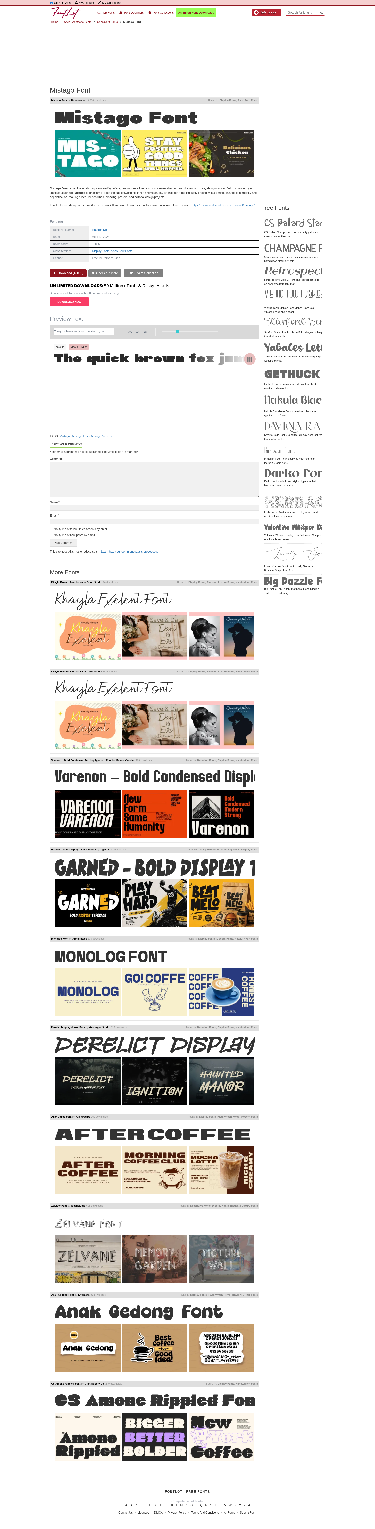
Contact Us (125, 1512)
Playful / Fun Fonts (246, 938)
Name (55, 502)
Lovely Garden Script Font (293, 555)
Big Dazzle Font (293, 581)
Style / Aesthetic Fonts (77, 21)
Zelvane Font (59, 1205)
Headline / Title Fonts (245, 1294)
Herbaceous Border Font (293, 501)
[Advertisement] (187, 52)
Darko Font (293, 474)
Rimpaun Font (280, 450)
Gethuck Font (293, 374)
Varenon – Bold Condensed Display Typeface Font (81, 760)
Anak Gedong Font (62, 1294)
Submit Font (247, 1512)
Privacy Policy (177, 1512)
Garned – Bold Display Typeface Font (73, 849)
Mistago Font (59, 100)
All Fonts (229, 1512)
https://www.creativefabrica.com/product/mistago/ (223, 205)
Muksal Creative (125, 760)
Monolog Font (59, 938)
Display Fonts (228, 100)
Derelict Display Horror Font (68, 1027)
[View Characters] (250, 359)
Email (54, 515)
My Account (86, 2)
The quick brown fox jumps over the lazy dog (154, 359)
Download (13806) (70, 273)
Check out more (106, 273)
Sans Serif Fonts (107, 21)
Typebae (105, 849)
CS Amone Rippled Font (65, 1383)
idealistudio (78, 1205)
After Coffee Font (61, 1116)
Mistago (65, 436)
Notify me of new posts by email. (75, 535)
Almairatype (79, 938)
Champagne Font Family (293, 248)
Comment (56, 458)
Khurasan (84, 1294)
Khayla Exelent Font (63, 582)
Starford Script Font (293, 324)
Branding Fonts (206, 760)
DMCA (158, 1512)
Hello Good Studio (91, 582)
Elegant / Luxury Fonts (220, 582)
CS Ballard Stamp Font (293, 223)
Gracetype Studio (99, 1027)
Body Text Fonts (209, 849)
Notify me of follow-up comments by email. (81, 529)
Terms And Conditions (205, 1512)
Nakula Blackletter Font (293, 401)
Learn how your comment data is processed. (129, 551)
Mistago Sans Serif (103, 436)
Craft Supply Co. (95, 1383)
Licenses (143, 1512)
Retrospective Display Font (293, 272)
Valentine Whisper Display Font (293, 527)
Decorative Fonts (200, 1205)
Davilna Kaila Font (293, 427)
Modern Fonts (224, 938)
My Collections (111, 2)
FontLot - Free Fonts (187, 1491)
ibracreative (78, 100)
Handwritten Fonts (247, 582)
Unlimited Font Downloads (196, 12)
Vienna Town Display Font (293, 298)
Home (54, 21)
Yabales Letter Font (293, 348)
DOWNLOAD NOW (69, 301)
